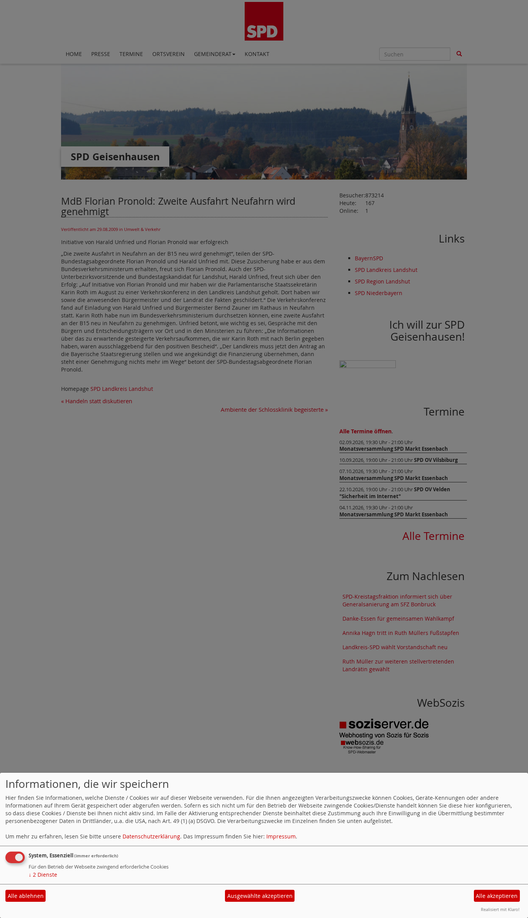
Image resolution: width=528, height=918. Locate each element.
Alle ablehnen (26, 895)
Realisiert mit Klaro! (500, 909)
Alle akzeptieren (497, 895)
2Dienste (43, 874)
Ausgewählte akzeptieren (260, 895)
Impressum (281, 836)
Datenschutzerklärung (151, 836)
